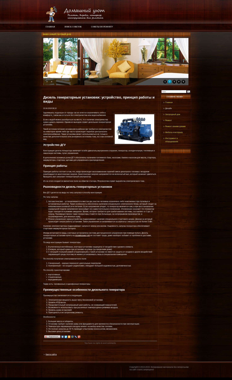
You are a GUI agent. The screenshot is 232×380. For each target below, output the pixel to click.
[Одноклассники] (69, 337)
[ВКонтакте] (62, 337)
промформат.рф (82, 235)
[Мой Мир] (72, 337)
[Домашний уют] (74, 21)
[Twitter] (66, 337)
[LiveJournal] (75, 337)
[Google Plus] (79, 337)
